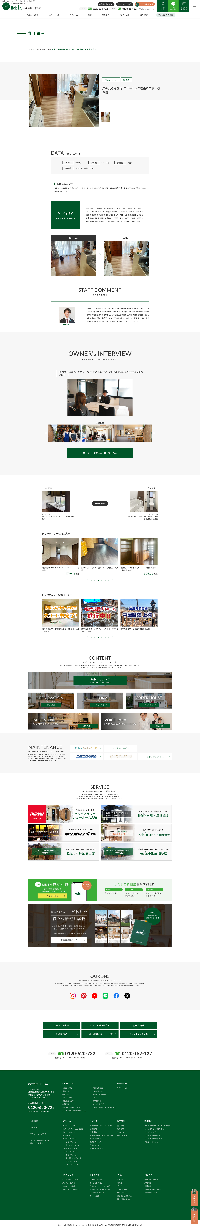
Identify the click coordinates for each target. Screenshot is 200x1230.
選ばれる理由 (98, 1088)
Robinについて (33, 15)
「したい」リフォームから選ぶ (72, 1129)
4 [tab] (105, 444)
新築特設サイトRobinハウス (100, 1126)
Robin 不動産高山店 (152, 1135)
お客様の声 (143, 15)
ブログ (119, 1186)
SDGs (95, 1098)
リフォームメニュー (69, 1139)
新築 (90, 15)
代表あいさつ (67, 1088)
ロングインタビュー (97, 1183)
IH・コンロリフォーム (73, 1165)
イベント (120, 1180)
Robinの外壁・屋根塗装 (153, 1129)
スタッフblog (122, 1189)
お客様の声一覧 (96, 1180)
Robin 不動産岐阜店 (152, 1139)
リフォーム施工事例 (43, 49)
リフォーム (74, 15)
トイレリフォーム (72, 1152)
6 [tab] (109, 580)
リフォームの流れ (68, 1132)
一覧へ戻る (100, 503)
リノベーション (54, 15)
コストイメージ (95, 1142)
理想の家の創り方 (96, 1148)
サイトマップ (35, 1127)
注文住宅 (93, 1129)
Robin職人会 (98, 1091)
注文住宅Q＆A (95, 1145)
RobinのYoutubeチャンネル (103, 1107)
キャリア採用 (97, 1104)
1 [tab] (95, 444)
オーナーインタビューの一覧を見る (100, 453)
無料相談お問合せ (101, 1025)
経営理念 (65, 1094)
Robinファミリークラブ (71, 1180)
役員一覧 (65, 1091)
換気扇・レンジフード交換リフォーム (73, 1159)
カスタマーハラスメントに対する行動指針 (40, 1141)
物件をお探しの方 (106, 4)
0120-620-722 (41, 1107)
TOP (30, 49)
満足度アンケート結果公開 (100, 1189)
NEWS (119, 1183)
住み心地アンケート (97, 1193)
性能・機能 (94, 1132)
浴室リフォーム (71, 1148)
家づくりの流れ (95, 1139)
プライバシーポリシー (39, 1134)
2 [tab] (98, 444)
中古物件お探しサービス (101, 1034)
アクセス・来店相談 (165, 15)
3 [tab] (102, 444)
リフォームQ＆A (68, 1135)
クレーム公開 (95, 1196)
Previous (46, 433)
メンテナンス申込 (68, 1183)
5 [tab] (105, 580)
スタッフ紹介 (67, 1098)
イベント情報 (62, 1025)
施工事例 (105, 15)
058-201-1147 (39, 1098)
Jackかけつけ (67, 1186)
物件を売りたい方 (124, 4)
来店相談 (139, 1025)
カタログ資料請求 (146, 4)
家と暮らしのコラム (124, 1196)
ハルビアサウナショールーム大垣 (156, 1126)
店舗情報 (65, 1104)
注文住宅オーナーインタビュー (101, 1135)
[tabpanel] (100, 433)
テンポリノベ (149, 1132)
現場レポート (122, 1135)
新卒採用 (96, 1101)
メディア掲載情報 (99, 1094)
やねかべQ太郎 (150, 1142)
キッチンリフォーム (73, 1145)
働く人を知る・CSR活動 (71, 1107)
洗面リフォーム (71, 1155)
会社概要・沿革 (68, 1101)
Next (154, 433)
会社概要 (34, 1121)
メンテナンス (124, 15)
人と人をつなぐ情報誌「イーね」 (74, 1111)
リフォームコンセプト (70, 1126)
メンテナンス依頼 (139, 1034)
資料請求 (62, 1034)
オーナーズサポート (69, 1189)
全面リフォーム (71, 1142)
